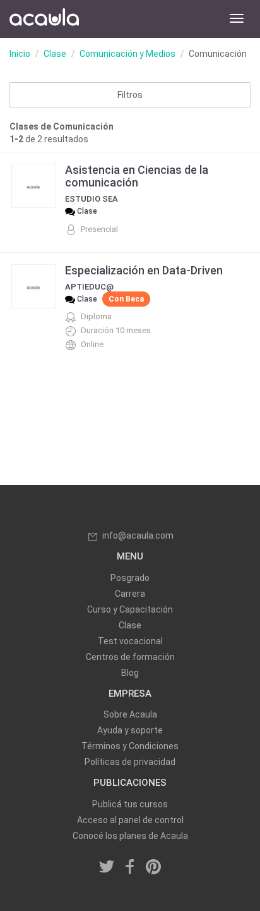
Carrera (130, 594)
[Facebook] (130, 867)
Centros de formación (130, 657)
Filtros (130, 95)
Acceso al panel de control (130, 820)
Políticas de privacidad (130, 762)
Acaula (44, 19)
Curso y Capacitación (130, 609)
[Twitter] (107, 867)
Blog (130, 673)
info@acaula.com (138, 535)
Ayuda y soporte (130, 730)
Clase (55, 54)
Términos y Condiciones (130, 746)
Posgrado (130, 578)
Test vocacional (130, 641)
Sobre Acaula (130, 714)
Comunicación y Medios (127, 54)
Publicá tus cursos (130, 804)
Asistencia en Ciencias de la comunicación (136, 176)
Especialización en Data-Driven (144, 270)
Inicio (19, 54)
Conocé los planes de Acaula (130, 836)
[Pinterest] (153, 867)
